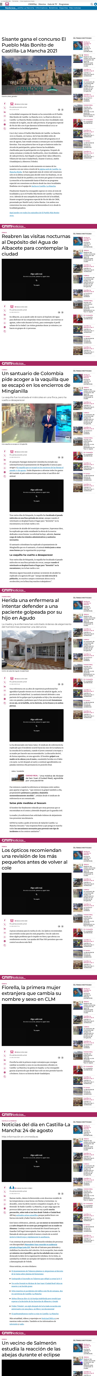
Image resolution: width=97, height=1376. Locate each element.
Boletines (53, 8)
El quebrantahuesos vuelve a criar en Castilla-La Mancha (35, 1314)
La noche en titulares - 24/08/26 (88, 99)
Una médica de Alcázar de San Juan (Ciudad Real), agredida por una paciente (44, 778)
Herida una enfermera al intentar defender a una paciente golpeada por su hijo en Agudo (89, 111)
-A (62, 110)
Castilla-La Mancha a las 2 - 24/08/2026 (89, 156)
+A (59, 110)
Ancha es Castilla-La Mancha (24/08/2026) (88, 49)
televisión (14, 1324)
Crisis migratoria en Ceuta (27, 1)
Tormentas (15, 1)
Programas (64, 4)
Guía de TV (53, 4)
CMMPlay (33, 4)
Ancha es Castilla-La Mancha (43, 186)
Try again (37, 285)
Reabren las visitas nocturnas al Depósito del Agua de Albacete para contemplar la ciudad (89, 61)
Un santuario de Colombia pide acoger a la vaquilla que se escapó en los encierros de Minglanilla (89, 86)
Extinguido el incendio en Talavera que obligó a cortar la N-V (36, 1279)
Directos (42, 4)
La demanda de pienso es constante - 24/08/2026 (89, 145)
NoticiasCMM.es (48, 1318)
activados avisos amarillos (27, 1215)
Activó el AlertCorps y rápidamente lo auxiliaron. (30, 1237)
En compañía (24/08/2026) (88, 122)
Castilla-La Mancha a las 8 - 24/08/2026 (89, 74)
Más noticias (75, 8)
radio (22, 1324)
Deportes (63, 8)
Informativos (42, 8)
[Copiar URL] (36, 280)
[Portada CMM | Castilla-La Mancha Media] (7, 4)
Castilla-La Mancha (25, 8)
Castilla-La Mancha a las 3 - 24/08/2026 (89, 135)
